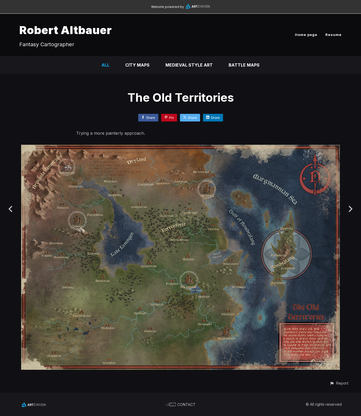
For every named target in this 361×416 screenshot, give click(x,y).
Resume (333, 34)
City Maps (137, 65)
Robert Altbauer (65, 30)
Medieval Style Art (189, 65)
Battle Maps (244, 65)
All (105, 65)
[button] (338, 383)
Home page (306, 34)
